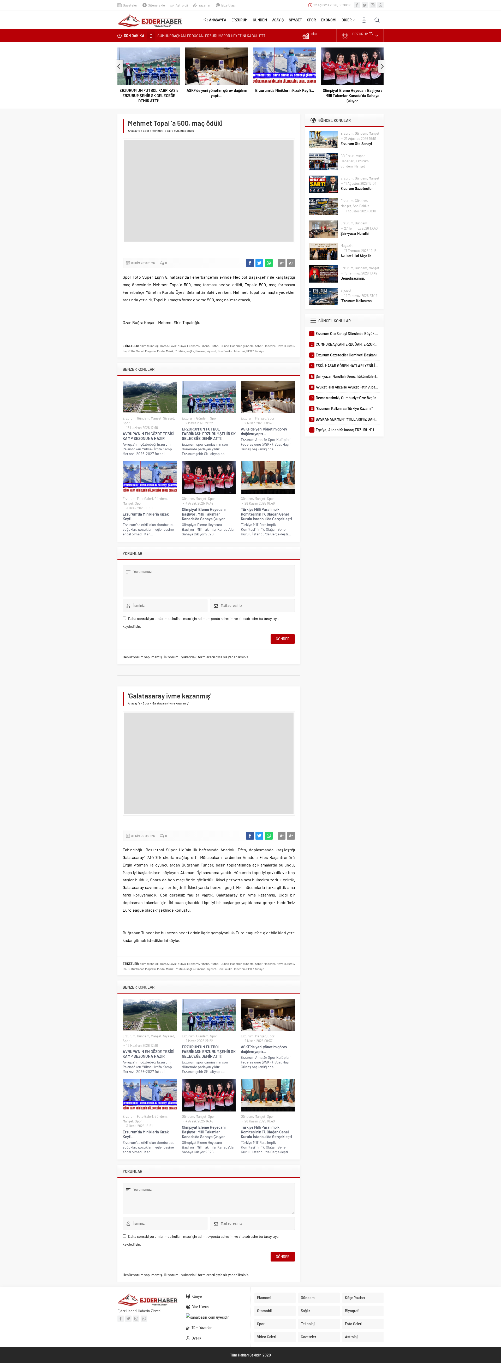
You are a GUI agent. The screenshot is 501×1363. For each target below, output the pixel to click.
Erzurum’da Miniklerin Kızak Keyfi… (284, 90)
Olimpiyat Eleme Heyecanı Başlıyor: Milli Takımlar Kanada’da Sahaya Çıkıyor (352, 95)
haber (259, 346)
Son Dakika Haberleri (231, 351)
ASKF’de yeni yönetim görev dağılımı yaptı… (217, 93)
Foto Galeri (145, 499)
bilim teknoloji (149, 346)
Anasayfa (134, 130)
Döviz (172, 346)
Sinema (200, 351)
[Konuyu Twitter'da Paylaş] (259, 263)
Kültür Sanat (136, 351)
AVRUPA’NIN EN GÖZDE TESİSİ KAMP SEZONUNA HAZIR (148, 436)
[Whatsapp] (380, 5)
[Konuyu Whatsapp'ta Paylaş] (269, 263)
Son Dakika (361, 206)
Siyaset (168, 418)
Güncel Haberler (231, 346)
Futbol (215, 346)
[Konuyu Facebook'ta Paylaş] (250, 263)
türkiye (259, 351)
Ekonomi (193, 346)
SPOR (250, 351)
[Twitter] (365, 5)
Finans (204, 346)
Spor (146, 130)
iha (125, 351)
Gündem (143, 418)
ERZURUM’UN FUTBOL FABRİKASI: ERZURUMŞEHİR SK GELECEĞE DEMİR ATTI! (149, 95)
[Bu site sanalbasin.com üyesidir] (216, 1317)
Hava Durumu (285, 346)
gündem (248, 346)
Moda (161, 351)
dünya (182, 346)
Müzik (170, 351)
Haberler (269, 346)
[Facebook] (357, 5)
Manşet (156, 418)
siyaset (211, 351)
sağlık (190, 351)
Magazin (150, 351)
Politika (180, 351)
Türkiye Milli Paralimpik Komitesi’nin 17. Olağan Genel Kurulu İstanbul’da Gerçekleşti (266, 514)
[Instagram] (372, 5)
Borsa (164, 346)
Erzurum (129, 418)
